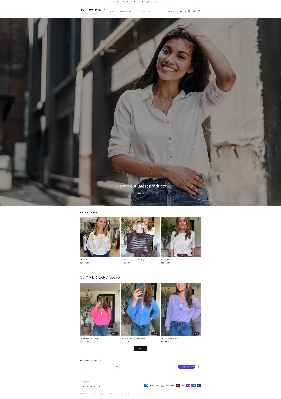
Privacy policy (122, 394)
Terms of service (132, 394)
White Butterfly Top (86, 260)
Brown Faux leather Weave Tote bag (132, 260)
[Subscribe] (117, 366)
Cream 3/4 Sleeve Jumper (169, 260)
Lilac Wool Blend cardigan (169, 339)
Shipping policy (144, 394)
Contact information (156, 394)
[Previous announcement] (80, 2)
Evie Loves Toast (89, 394)
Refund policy (112, 394)
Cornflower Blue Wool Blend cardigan (133, 339)
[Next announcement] (200, 2)
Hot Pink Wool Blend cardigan (90, 339)
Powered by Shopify (100, 394)
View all (140, 348)
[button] (113, 11)
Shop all (140, 193)
